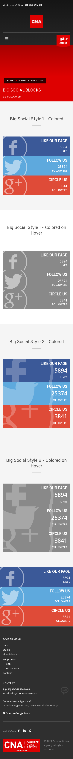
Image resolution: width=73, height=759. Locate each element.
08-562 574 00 (33, 5)
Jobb (8, 663)
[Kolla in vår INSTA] (24, 731)
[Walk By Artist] (30, 731)
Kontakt (7, 673)
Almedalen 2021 (12, 654)
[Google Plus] (36, 185)
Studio (6, 649)
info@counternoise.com (23, 693)
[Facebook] (36, 146)
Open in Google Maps (18, 713)
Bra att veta (12, 668)
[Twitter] (36, 166)
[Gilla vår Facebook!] (19, 731)
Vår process (9, 659)
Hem (5, 645)
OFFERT (63, 40)
